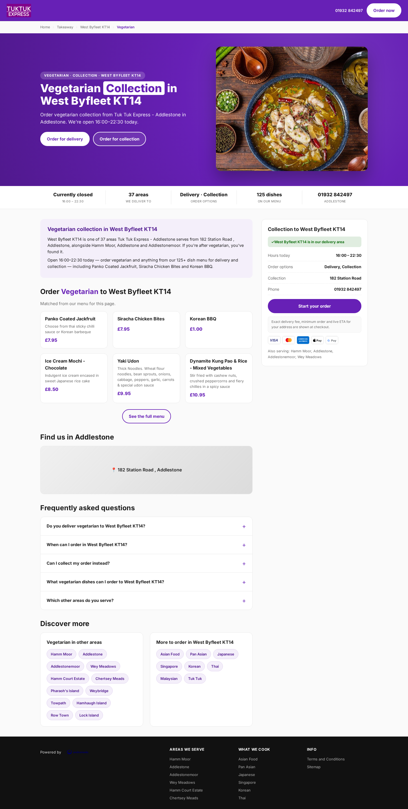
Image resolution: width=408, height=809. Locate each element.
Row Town (60, 715)
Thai (215, 666)
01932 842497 (349, 10)
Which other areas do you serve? (80, 600)
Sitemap (314, 767)
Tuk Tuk (195, 678)
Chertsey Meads (109, 678)
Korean (194, 666)
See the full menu (146, 416)
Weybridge (99, 691)
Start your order (314, 306)
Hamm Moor (61, 654)
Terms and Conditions (326, 759)
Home (45, 27)
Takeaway (65, 27)
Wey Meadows (103, 666)
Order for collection (119, 139)
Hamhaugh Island (92, 703)
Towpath (58, 703)
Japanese (225, 654)
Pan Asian (198, 654)
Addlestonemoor (65, 666)
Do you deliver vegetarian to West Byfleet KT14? (96, 526)
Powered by (50, 752)
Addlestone (93, 654)
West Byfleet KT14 (95, 27)
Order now (384, 10)
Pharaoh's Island (65, 691)
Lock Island (89, 715)
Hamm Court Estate (68, 678)
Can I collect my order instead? (78, 563)
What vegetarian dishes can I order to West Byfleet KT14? (105, 581)
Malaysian (169, 678)
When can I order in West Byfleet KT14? (87, 544)
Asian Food (170, 654)
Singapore (169, 666)
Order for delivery (65, 139)
